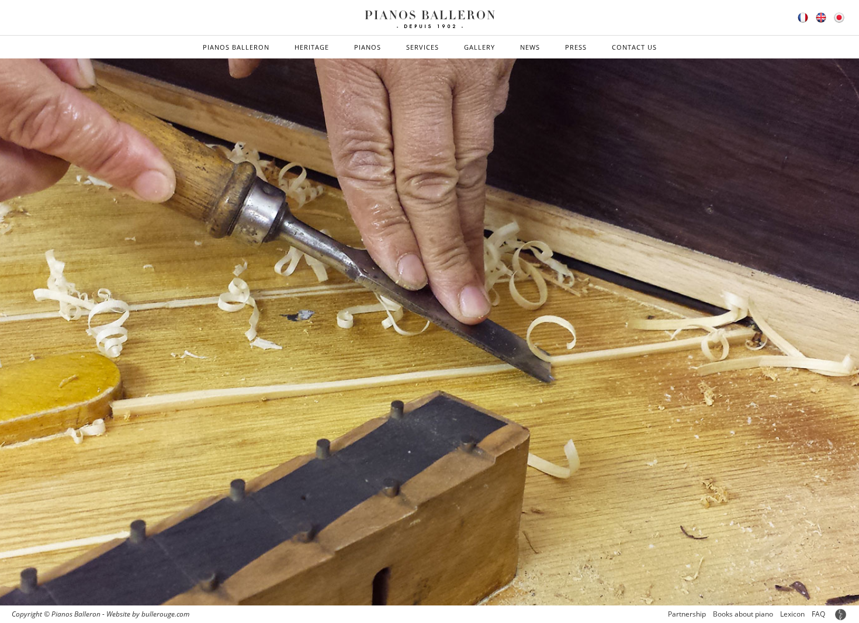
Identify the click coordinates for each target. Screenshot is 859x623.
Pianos (367, 47)
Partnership (687, 614)
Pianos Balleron (236, 47)
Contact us (634, 47)
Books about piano (743, 614)
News (530, 47)
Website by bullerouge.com (147, 614)
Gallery (479, 47)
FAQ (818, 614)
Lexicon (792, 614)
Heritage (312, 47)
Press (576, 47)
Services (422, 47)
